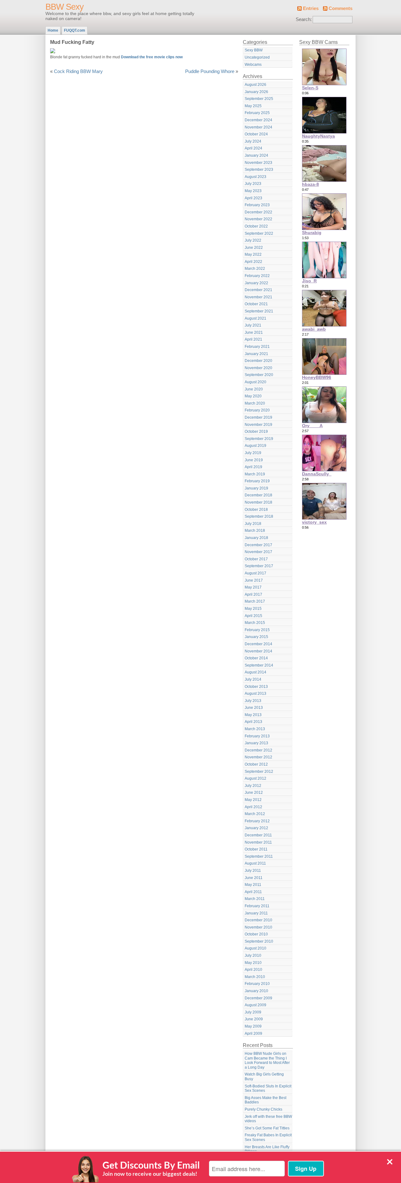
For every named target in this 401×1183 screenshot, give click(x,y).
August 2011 (255, 863)
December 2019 (258, 417)
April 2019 (253, 467)
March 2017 (255, 601)
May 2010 (253, 963)
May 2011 (253, 884)
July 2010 (253, 955)
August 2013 (255, 693)
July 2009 (253, 1012)
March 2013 (255, 729)
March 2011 (255, 899)
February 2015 (257, 630)
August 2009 (255, 1005)
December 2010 (258, 920)
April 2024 (253, 148)
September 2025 (259, 99)
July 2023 (253, 183)
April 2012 (253, 807)
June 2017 (254, 580)
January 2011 (256, 913)
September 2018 (259, 516)
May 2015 (253, 608)
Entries (311, 8)
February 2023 (257, 205)
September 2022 (259, 233)
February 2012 (257, 821)
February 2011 (257, 906)
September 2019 (259, 439)
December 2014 (258, 644)
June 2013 (254, 707)
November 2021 (258, 297)
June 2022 (254, 247)
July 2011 (253, 870)
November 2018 (258, 502)
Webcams (253, 64)
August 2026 (255, 84)
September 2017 (259, 566)
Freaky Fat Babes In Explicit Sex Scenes (268, 1137)
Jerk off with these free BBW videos (268, 1118)
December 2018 (258, 495)
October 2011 (256, 849)
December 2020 (258, 361)
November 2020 (258, 368)
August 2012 (255, 778)
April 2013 (253, 722)
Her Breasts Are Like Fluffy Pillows (267, 1149)
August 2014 (255, 672)
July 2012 (253, 785)
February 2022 (257, 276)
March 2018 (255, 530)
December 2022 (258, 212)
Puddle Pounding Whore (209, 71)
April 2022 (253, 261)
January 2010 (256, 991)
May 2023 (253, 191)
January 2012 (256, 828)
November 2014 (258, 651)
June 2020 (254, 389)
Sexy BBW (254, 50)
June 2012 (254, 792)
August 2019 (255, 445)
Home (53, 30)
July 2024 (253, 141)
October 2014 (256, 658)
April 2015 (253, 616)
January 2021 (256, 354)
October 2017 (256, 559)
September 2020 (259, 375)
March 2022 (255, 268)
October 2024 (256, 134)
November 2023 (258, 162)
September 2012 (259, 771)
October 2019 (256, 431)
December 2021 (258, 290)
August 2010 (255, 948)
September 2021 (259, 311)
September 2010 (259, 941)
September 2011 (259, 856)
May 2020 (253, 396)
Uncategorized (257, 57)
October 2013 (256, 686)
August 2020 (255, 382)
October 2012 (256, 764)
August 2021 (255, 318)
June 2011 (254, 878)
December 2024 (258, 120)
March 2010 (255, 977)
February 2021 (257, 346)
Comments (340, 8)
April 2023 (253, 198)
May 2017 (253, 587)
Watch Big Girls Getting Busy (264, 1076)
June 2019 (254, 460)
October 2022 (256, 226)
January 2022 (256, 283)
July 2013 (253, 701)
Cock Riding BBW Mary (78, 71)
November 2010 (258, 927)
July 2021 (253, 325)
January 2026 (256, 92)
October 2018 (256, 509)
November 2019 (258, 424)
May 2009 (253, 1026)
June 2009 (254, 1019)
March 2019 (255, 474)
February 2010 (257, 983)
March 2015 (255, 622)
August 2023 (255, 177)
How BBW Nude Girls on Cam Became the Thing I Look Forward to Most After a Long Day (267, 1060)
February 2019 (257, 481)
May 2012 (253, 800)
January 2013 (256, 743)
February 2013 (257, 736)
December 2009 (258, 998)
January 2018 (256, 538)
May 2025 (253, 106)
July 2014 (253, 679)
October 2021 (256, 304)
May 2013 (253, 715)
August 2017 (255, 573)
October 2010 (256, 934)
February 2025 (257, 113)
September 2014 (259, 665)
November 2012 (258, 757)
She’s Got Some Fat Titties (267, 1128)
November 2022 (258, 219)
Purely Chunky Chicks (263, 1109)
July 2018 (253, 523)
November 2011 (258, 842)
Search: (304, 19)
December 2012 (258, 750)
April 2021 (253, 339)
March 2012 (255, 814)
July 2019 (253, 453)
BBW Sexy (64, 7)
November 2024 (258, 127)
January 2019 (256, 488)
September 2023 (259, 169)
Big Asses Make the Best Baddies (265, 1100)
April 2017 (253, 594)
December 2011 (258, 835)
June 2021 (254, 332)
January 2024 (256, 155)
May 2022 (253, 254)
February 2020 (257, 410)
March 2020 (255, 403)
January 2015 (256, 637)
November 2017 (258, 552)
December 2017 (258, 545)
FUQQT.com (74, 30)
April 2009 (253, 1033)
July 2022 (253, 240)
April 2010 (253, 969)
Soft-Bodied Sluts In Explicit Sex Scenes (268, 1088)
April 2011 (253, 892)
